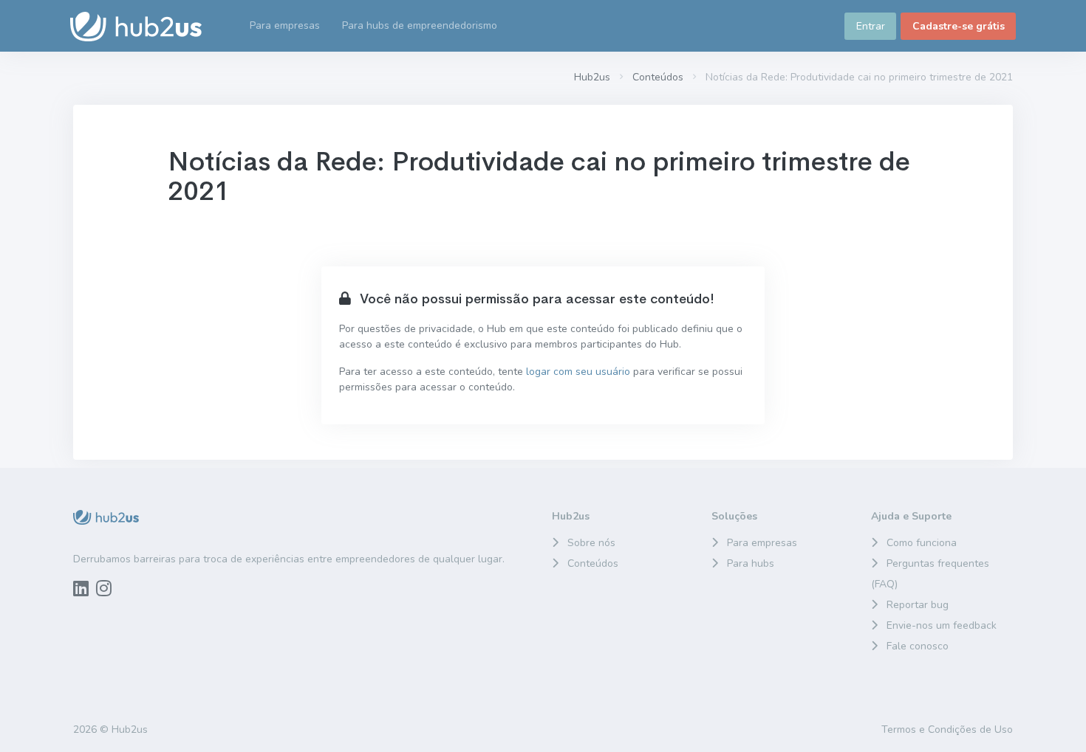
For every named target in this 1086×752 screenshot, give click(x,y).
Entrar (870, 26)
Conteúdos (657, 77)
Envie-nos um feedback (942, 625)
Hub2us (592, 77)
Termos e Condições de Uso (947, 729)
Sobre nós (591, 543)
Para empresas (762, 543)
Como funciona (922, 543)
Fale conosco (918, 646)
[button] (419, 26)
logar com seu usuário (578, 372)
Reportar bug (918, 605)
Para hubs (750, 563)
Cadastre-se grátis (958, 26)
